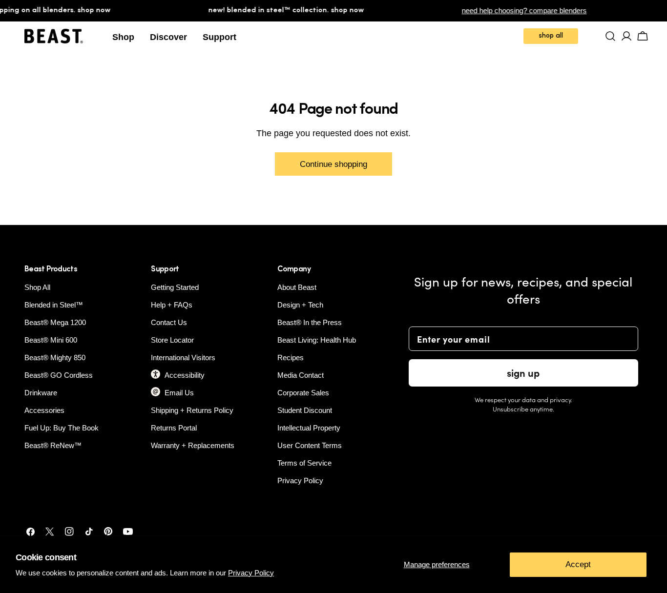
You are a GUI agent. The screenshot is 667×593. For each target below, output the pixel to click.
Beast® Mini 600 (50, 340)
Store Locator (172, 340)
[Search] (610, 36)
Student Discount (304, 410)
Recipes (290, 357)
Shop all (551, 36)
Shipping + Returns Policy (192, 410)
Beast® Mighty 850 (54, 357)
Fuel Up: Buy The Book (61, 428)
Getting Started (175, 287)
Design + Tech (300, 305)
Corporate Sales (303, 393)
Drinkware (40, 393)
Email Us (179, 393)
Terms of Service (304, 463)
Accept (578, 564)
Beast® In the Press (309, 322)
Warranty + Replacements (192, 445)
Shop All (37, 287)
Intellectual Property (308, 428)
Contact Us (169, 322)
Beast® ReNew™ (53, 445)
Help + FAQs (171, 305)
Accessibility (185, 375)
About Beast (296, 287)
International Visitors (183, 357)
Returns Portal (174, 428)
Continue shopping (333, 164)
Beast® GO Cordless (58, 375)
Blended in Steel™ (53, 305)
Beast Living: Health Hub (316, 340)
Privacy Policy (251, 573)
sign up (523, 372)
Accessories (44, 410)
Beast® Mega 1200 (55, 322)
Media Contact (300, 375)
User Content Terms (309, 445)
